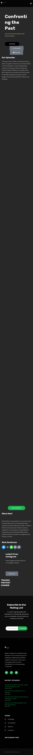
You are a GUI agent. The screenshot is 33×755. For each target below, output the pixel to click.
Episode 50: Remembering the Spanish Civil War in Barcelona (15, 117)
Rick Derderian (18, 121)
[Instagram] (7, 547)
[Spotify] (11, 547)
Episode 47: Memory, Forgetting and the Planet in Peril (15, 325)
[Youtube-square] (15, 547)
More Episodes (16, 508)
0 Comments (22, 123)
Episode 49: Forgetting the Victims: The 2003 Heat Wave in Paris (15, 184)
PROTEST (5, 583)
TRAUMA (5, 580)
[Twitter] (4, 547)
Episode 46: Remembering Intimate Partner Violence (15, 390)
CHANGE (5, 585)
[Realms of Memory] (3, 2)
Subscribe (12, 44)
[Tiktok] (19, 547)
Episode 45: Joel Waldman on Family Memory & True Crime (15, 461)
